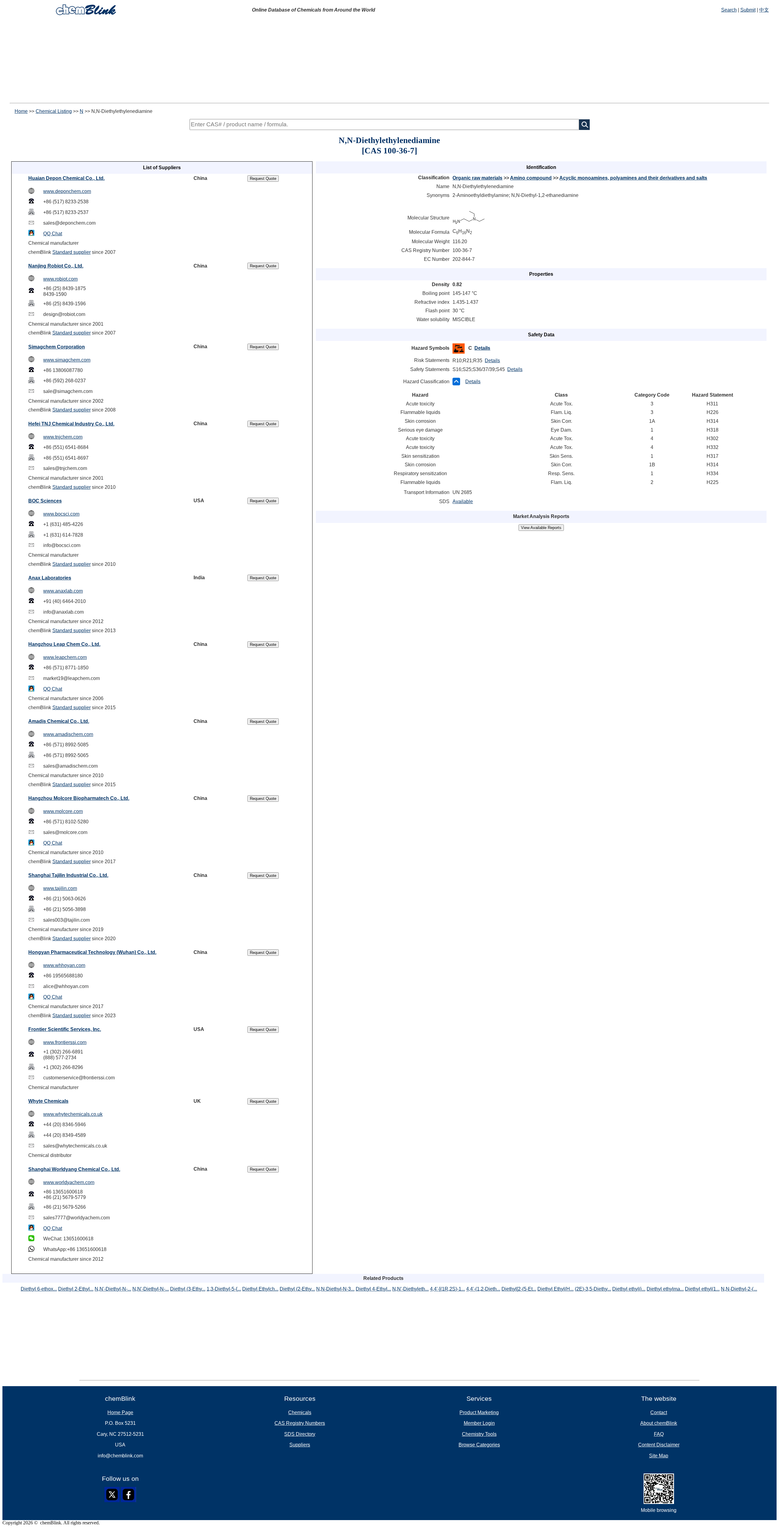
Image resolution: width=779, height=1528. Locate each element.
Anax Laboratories (49, 577)
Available (462, 501)
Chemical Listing (54, 111)
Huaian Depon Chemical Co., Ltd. (66, 178)
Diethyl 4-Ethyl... (373, 1288)
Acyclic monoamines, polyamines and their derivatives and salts (633, 177)
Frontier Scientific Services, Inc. (64, 1029)
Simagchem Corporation (56, 346)
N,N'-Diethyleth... (410, 1288)
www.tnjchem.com (62, 437)
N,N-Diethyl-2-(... (739, 1288)
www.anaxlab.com (63, 591)
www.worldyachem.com (68, 1182)
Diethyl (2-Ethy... (297, 1288)
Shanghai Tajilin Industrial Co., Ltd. (68, 875)
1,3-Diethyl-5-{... (224, 1288)
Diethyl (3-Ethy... (187, 1288)
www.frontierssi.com (64, 1042)
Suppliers (299, 1444)
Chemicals (299, 1412)
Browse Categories (479, 1444)
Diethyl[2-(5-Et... (518, 1288)
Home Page (120, 1412)
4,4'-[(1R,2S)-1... (447, 1288)
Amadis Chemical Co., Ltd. (58, 721)
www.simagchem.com (66, 360)
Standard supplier (71, 252)
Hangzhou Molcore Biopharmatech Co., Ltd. (78, 798)
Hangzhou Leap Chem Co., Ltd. (64, 644)
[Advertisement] (389, 60)
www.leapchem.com (65, 657)
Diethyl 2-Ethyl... (75, 1288)
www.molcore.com (63, 811)
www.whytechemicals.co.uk (73, 1114)
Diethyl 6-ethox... (39, 1288)
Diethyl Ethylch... (260, 1288)
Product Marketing (479, 1412)
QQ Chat (52, 233)
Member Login (479, 1423)
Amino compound (531, 177)
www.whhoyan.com (64, 965)
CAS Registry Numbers (299, 1423)
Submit (748, 9)
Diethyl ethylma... (665, 1288)
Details (482, 348)
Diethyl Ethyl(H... (555, 1288)
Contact (658, 1412)
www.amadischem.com (68, 734)
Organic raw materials (477, 177)
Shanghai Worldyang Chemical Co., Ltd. (74, 1169)
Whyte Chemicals (48, 1101)
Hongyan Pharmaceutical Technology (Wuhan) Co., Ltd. (92, 952)
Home (21, 111)
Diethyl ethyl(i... (628, 1288)
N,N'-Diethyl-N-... (113, 1288)
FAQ (659, 1434)
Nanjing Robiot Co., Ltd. (55, 265)
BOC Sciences (45, 500)
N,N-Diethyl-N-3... (335, 1288)
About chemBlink (658, 1423)
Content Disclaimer (658, 1444)
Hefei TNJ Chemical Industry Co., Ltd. (71, 423)
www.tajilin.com (60, 888)
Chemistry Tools (479, 1434)
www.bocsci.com (61, 514)
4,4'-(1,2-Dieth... (483, 1288)
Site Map (658, 1455)
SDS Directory (299, 1434)
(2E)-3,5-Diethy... (593, 1288)
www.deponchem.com (67, 191)
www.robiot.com (60, 279)
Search (729, 9)
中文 (764, 9)
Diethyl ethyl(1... (702, 1288)
